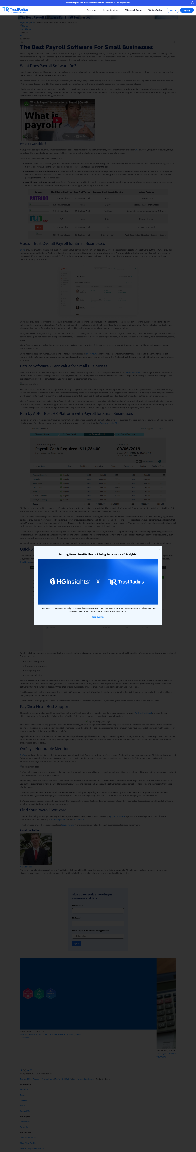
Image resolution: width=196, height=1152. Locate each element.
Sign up (186, 10)
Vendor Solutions (110, 10)
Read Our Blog (98, 616)
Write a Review (156, 10)
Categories (91, 10)
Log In (173, 10)
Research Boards (134, 10)
